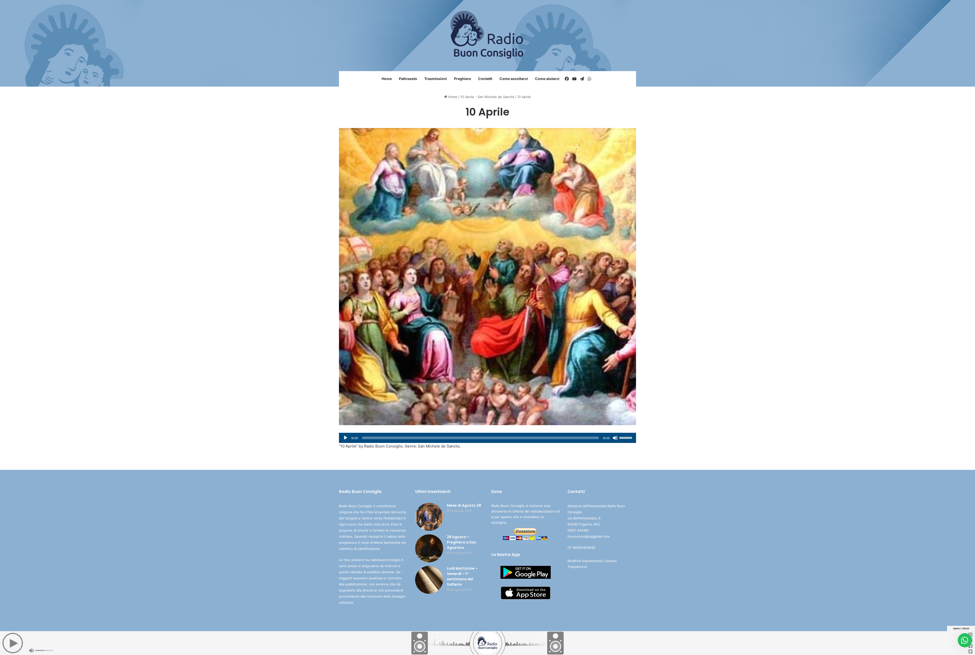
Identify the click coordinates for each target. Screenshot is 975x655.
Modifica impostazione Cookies (592, 561)
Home (387, 78)
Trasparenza (577, 567)
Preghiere (462, 78)
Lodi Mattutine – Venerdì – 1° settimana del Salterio (462, 576)
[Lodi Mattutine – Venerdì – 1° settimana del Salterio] (429, 580)
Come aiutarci (547, 78)
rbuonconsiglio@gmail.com (588, 536)
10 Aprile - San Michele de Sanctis (487, 97)
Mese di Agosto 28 (464, 505)
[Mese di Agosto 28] (429, 517)
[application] (487, 438)
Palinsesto (408, 78)
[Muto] (615, 437)
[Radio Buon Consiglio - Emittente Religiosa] (487, 35)
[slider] (626, 437)
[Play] (345, 437)
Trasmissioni (435, 78)
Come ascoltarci (513, 78)
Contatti (485, 78)
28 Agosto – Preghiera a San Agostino (461, 542)
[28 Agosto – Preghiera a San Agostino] (429, 548)
